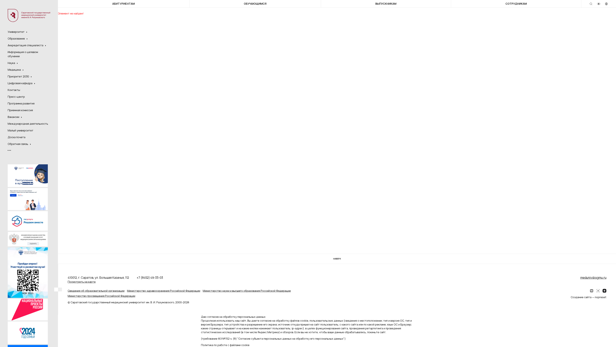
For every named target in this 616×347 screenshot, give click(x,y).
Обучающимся (255, 3)
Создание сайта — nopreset (588, 297)
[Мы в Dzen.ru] (604, 291)
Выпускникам (385, 3)
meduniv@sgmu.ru (593, 278)
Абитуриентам (123, 3)
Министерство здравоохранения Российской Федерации (163, 291)
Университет (16, 32)
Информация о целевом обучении (23, 54)
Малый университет (20, 130)
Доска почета (16, 137)
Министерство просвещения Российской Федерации (101, 296)
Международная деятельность (28, 123)
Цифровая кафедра (20, 83)
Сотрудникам (516, 3)
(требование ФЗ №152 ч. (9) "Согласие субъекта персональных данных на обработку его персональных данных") (273, 338)
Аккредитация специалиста (26, 45)
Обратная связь (18, 144)
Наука (12, 63)
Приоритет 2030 (19, 76)
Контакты (14, 90)
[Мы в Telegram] (598, 291)
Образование (17, 38)
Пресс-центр (16, 96)
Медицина (14, 69)
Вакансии (14, 117)
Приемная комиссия (20, 110)
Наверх (337, 258)
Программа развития (21, 103)
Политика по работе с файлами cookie (225, 345)
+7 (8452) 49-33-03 (150, 278)
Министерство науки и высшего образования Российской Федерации (247, 291)
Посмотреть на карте (82, 282)
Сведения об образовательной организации (96, 291)
